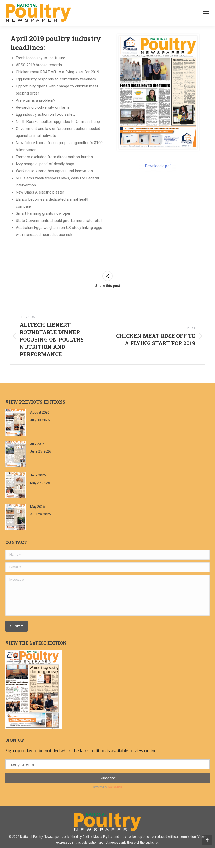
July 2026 (37, 444)
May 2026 (37, 507)
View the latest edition (36, 643)
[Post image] (15, 422)
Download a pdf (158, 166)
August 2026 (39, 412)
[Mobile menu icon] (206, 13)
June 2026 (38, 475)
